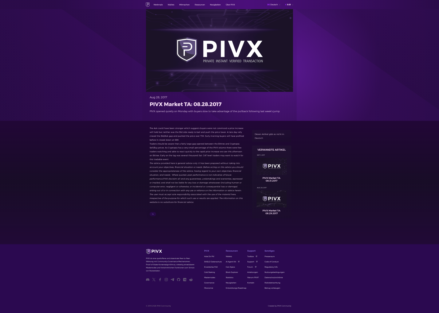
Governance (209, 283)
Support (250, 262)
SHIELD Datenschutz (213, 262)
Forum (250, 267)
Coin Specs (230, 267)
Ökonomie (208, 288)
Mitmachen (184, 5)
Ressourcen (200, 5)
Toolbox (250, 256)
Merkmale (158, 5)
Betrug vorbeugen (272, 288)
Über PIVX (230, 5)
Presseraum (270, 256)
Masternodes (209, 277)
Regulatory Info (271, 267)
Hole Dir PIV (209, 256)
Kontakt (250, 283)
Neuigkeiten (215, 5)
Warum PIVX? (253, 277)
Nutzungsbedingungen (275, 272)
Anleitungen (252, 272)
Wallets (171, 5)
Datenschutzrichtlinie (274, 277)
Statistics (229, 277)
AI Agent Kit (231, 262)
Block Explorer (232, 272)
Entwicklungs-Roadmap (236, 288)
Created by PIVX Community (279, 306)
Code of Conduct (272, 262)
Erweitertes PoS (211, 267)
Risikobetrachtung (272, 283)
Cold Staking (209, 272)
